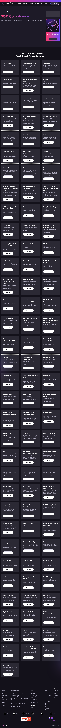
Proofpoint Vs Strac (47, 706)
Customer (56, 690)
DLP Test (46, 698)
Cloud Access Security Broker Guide (17, 693)
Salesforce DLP (5, 702)
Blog (46, 690)
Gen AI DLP (33, 692)
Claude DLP (4, 693)
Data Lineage (34, 699)
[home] (5, 4)
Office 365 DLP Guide (14, 695)
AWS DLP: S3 (4, 705)
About (55, 692)
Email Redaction (34, 702)
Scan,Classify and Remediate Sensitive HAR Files (19, 699)
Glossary (3, 11)
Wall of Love (56, 695)
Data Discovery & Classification (34, 696)
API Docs (46, 692)
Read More (8, 87)
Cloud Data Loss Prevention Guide (17, 692)
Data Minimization (14, 704)
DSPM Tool (33, 697)
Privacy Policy (55, 697)
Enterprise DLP (34, 700)
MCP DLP (33, 693)
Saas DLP (33, 690)
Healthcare (33, 707)
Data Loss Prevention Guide (16, 690)
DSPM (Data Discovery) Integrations (17, 703)
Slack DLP (4, 690)
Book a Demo (55, 3)
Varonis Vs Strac (48, 701)
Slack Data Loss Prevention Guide (17, 696)
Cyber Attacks (48, 695)
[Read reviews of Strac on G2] (26, 718)
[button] (20, 3)
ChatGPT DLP (4, 692)
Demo (46, 693)
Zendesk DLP (4, 699)
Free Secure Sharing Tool (15, 706)
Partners (55, 693)
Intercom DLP (4, 700)
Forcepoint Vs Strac (47, 709)
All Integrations (5, 707)
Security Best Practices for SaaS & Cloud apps (18, 701)
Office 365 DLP (5, 697)
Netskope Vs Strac (47, 704)
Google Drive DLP (4, 696)
